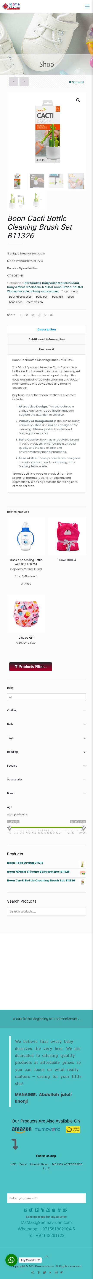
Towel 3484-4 (67, 560)
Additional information (47, 339)
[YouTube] (50, 1272)
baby (75, 291)
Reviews (46, 349)
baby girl (57, 296)
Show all (78, 82)
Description (46, 329)
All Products (32, 283)
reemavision (35, 302)
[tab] (46, 330)
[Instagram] (56, 1272)
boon (58, 287)
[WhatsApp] (32, 1272)
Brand (67, 287)
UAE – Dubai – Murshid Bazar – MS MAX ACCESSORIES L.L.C (46, 1166)
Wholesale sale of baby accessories (33, 291)
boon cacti (15, 302)
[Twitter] (44, 1272)
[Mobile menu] (87, 6)
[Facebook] (38, 1272)
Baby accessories (20, 296)
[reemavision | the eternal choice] (11, 6)
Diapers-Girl (26, 638)
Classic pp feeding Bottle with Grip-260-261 (26, 562)
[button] (78, 100)
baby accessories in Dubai (61, 283)
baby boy (42, 296)
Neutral (78, 287)
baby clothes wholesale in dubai (30, 287)
